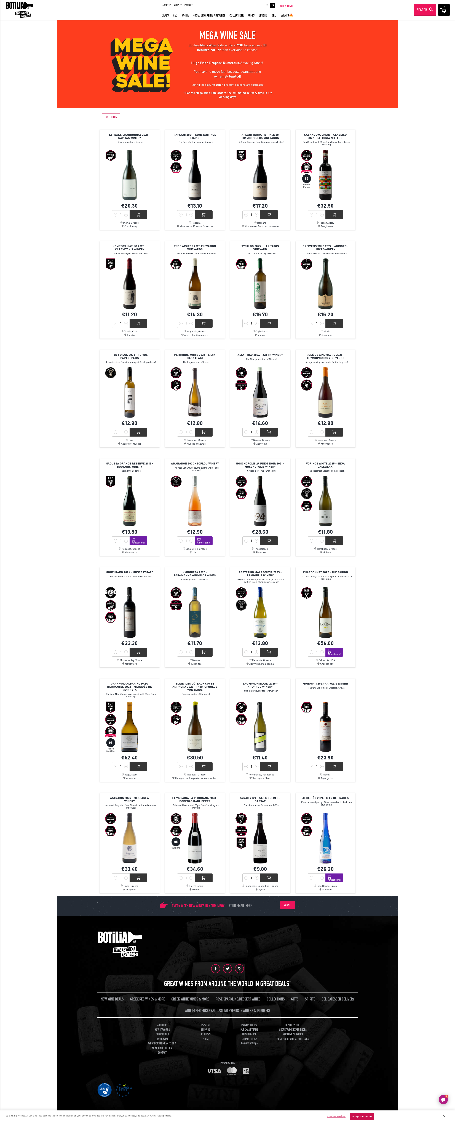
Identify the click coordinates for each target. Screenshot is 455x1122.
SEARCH (422, 9)
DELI (274, 15)
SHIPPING (205, 1030)
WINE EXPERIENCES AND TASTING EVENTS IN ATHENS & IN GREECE (228, 1010)
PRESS (206, 1039)
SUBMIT (287, 905)
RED (175, 15)
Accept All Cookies (362, 1116)
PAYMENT (205, 1025)
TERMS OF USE (249, 1034)
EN (273, 5)
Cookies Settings (336, 1116)
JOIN (282, 6)
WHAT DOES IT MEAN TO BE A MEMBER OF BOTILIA (162, 1046)
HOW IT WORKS (162, 1030)
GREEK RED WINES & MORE (147, 999)
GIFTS (251, 15)
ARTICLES (178, 5)
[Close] (444, 1116)
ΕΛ (267, 5)
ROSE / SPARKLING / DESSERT (209, 15)
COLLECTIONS (236, 15)
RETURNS (205, 1034)
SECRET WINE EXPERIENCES (293, 1030)
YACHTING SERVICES (293, 1034)
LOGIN (290, 6)
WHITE (185, 15)
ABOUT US (166, 5)
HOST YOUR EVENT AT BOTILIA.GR (293, 1039)
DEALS (165, 15)
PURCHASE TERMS (249, 1030)
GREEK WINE (162, 1039)
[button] (443, 1099)
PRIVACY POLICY (249, 1025)
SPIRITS (263, 15)
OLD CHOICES (162, 1034)
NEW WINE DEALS (112, 999)
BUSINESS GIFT (292, 1025)
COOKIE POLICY (249, 1039)
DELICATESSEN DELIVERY (338, 999)
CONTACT (188, 5)
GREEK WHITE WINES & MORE (190, 999)
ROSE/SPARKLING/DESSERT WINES (238, 999)
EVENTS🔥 (287, 15)
